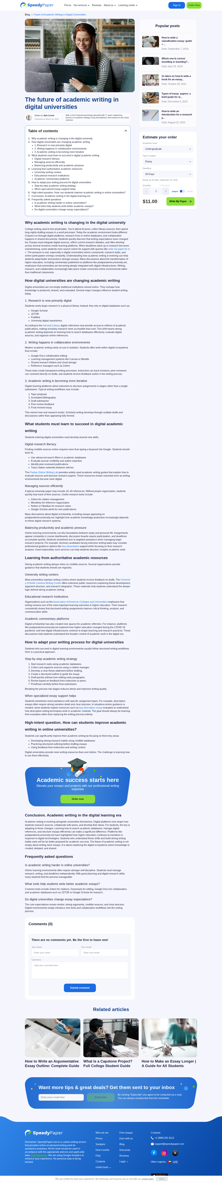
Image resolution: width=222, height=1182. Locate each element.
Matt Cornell (49, 115)
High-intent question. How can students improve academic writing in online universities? (78, 192)
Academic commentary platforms (51, 179)
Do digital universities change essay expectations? (61, 209)
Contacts (100, 1161)
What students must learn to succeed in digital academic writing (65, 155)
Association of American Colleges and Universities (80, 602)
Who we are (102, 1132)
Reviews (124, 1155)
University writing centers (47, 172)
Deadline (147, 168)
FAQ (98, 1155)
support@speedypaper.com (169, 1144)
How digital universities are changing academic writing (61, 142)
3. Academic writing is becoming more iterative (59, 152)
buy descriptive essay (90, 707)
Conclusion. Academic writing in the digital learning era (61, 196)
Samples (100, 1144)
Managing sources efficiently (49, 162)
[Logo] (37, 5)
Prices (99, 1138)
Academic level (150, 143)
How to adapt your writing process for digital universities (61, 182)
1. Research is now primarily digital (53, 145)
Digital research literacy (47, 158)
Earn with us (126, 1138)
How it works (102, 1150)
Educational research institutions (51, 175)
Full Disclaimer (39, 1155)
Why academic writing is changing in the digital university (62, 138)
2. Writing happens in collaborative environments (60, 148)
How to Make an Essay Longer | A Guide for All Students (169, 1063)
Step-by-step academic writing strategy (55, 185)
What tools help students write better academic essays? (64, 206)
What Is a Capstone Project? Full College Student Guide (107, 1063)
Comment (36, 960)
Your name (37, 947)
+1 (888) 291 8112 (164, 1138)
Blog (27, 14)
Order (194, 5)
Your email (86, 947)
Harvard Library (51, 325)
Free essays (126, 1132)
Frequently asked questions (46, 199)
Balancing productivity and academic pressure (59, 165)
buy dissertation (70, 546)
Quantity (147, 185)
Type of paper (149, 155)
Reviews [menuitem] (96, 5)
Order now (78, 799)
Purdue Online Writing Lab (44, 472)
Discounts (124, 1150)
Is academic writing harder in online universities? (60, 203)
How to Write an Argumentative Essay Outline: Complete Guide (52, 1063)
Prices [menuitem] (67, 5)
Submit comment (80, 988)
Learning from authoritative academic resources (57, 169)
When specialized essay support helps (55, 189)
